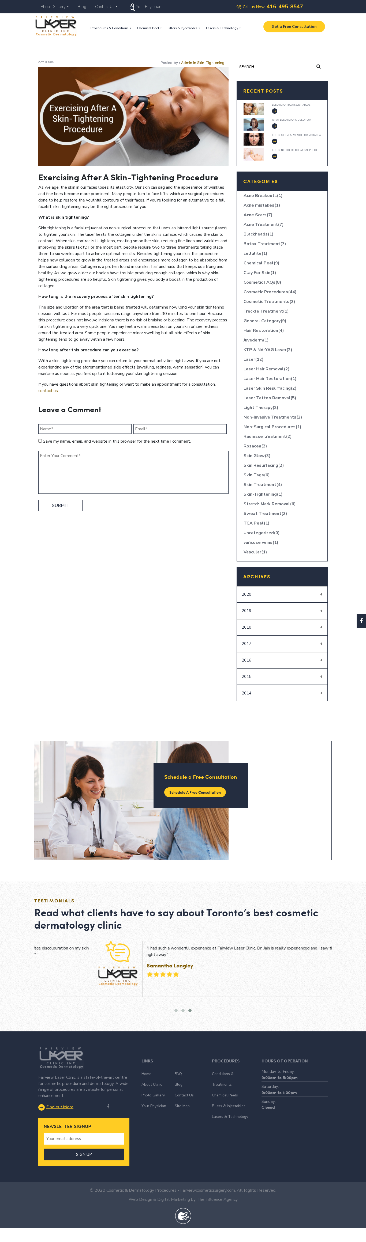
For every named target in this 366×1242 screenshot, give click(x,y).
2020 (246, 594)
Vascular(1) (255, 552)
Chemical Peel (148, 28)
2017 (246, 643)
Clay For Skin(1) (260, 273)
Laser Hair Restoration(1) (270, 379)
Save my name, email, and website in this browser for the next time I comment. (117, 441)
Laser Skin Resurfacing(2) (270, 388)
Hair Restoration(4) (264, 330)
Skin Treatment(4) (263, 485)
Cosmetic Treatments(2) (269, 302)
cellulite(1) (255, 253)
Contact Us (104, 6)
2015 (246, 676)
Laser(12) (254, 359)
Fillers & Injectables (182, 28)
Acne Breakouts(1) (263, 196)
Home (146, 1073)
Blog (82, 6)
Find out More (59, 1106)
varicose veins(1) (261, 542)
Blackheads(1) (259, 234)
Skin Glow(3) (257, 456)
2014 (246, 693)
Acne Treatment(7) (264, 224)
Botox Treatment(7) (265, 244)
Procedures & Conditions (110, 28)
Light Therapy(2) (261, 408)
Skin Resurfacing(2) (264, 465)
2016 (246, 660)
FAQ (178, 1073)
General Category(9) (265, 321)
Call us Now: (273, 7)
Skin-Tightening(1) (263, 494)
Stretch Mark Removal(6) (270, 504)
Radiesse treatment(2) (268, 436)
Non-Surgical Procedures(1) (272, 427)
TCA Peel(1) (257, 523)
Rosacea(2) (255, 446)
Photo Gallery (53, 6)
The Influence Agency (217, 1199)
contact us (48, 391)
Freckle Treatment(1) (266, 311)
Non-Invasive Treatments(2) (273, 417)
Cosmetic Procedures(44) (270, 292)
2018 (246, 627)
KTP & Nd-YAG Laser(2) (268, 350)
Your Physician (148, 6)
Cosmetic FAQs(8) (262, 282)
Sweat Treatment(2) (265, 513)
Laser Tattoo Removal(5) (270, 398)
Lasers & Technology (222, 28)
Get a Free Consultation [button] (294, 26)
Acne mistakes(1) (262, 205)
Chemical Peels (225, 1095)
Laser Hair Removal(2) (267, 369)
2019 (246, 610)
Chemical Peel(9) (261, 263)
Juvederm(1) (256, 340)
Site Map (182, 1105)
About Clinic (151, 1084)
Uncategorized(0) (262, 533)
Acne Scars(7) (258, 215)
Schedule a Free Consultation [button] (195, 792)
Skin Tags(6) (257, 475)
